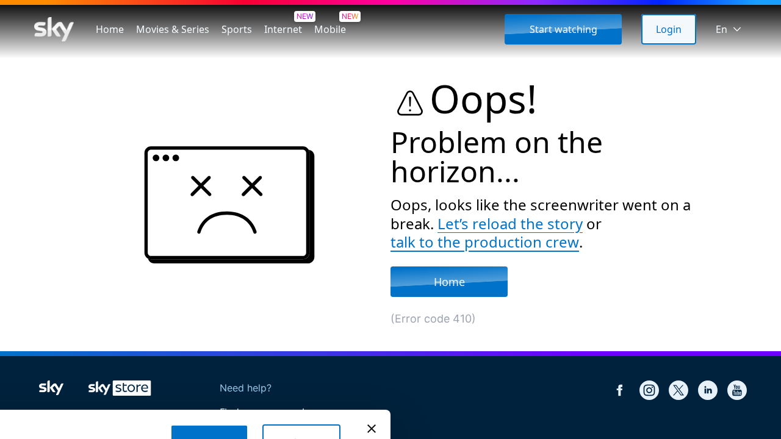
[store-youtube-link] (737, 390)
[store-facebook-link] (620, 390)
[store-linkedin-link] (708, 390)
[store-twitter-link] (678, 390)
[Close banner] (371, 428)
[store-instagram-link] (649, 390)
